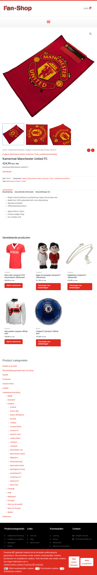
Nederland (12, 497)
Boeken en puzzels (10, 366)
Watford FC (14, 481)
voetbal (5, 388)
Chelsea (13, 423)
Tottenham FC (15, 477)
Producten (29, 154)
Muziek (5, 375)
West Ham (14, 485)
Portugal (11, 500)
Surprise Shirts (8, 384)
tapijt (24, 181)
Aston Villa (14, 411)
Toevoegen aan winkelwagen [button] (44, 286)
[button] (48, 22)
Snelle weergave (17, 268)
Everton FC (14, 430)
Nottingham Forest (17, 469)
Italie (9, 493)
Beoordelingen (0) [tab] (43, 192)
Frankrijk (11, 489)
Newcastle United (17, 465)
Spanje (10, 512)
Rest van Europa (14, 508)
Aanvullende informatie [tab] (24, 192)
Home (5, 150)
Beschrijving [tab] (8, 192)
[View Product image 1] (13, 134)
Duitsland (11, 400)
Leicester (13, 442)
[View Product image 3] (60, 134)
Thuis (36, 154)
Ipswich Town (15, 434)
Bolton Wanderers (17, 415)
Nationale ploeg (16, 462)
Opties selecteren (13, 285)
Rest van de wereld (15, 504)
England (28, 150)
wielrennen (7, 517)
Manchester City (16, 450)
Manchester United (17, 154)
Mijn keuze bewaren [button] (74, 562)
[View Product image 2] (37, 134)
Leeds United (15, 438)
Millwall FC (14, 458)
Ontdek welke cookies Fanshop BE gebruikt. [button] (23, 565)
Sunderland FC (16, 473)
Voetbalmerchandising (16, 150)
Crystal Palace (15, 427)
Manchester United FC (13, 181)
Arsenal (13, 407)
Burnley (13, 419)
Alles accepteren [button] (87, 562)
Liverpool (13, 446)
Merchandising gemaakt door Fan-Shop (18, 370)
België (10, 396)
